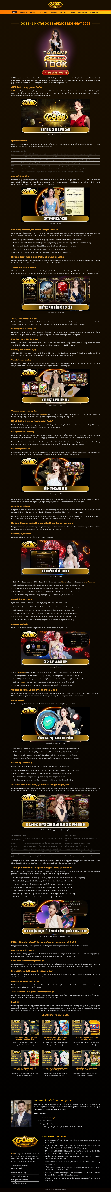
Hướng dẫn (94, 12)
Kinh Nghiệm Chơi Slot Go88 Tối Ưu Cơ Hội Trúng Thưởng (86, 1038)
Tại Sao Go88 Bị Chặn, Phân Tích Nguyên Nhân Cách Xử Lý (25, 1038)
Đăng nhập (44, 12)
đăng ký (64, 582)
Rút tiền (63, 12)
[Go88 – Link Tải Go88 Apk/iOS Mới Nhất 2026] (55, 5)
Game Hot (23, 12)
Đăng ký (33, 12)
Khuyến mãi (82, 12)
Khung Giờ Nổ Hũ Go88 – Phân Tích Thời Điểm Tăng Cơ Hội (25, 1069)
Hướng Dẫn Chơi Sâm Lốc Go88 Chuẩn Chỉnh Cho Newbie (86, 1069)
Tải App (72, 12)
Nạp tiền (54, 12)
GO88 (14, 12)
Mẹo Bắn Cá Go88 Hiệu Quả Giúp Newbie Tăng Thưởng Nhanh (55, 1038)
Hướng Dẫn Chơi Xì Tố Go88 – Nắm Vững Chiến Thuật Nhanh (55, 1069)
